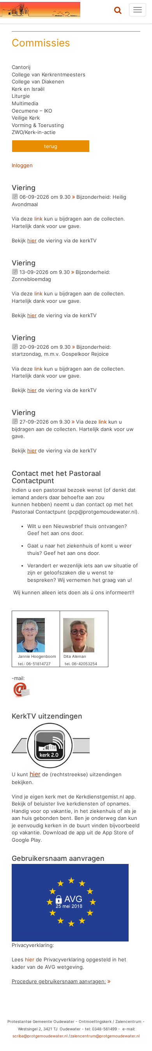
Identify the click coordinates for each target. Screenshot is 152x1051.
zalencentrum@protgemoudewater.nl (105, 1035)
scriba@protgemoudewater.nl (39, 1035)
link (38, 218)
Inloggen (22, 165)
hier (29, 959)
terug (50, 146)
